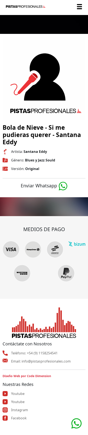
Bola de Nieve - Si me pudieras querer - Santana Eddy (42, 134)
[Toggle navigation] (79, 6)
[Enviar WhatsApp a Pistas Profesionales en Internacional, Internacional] (76, 423)
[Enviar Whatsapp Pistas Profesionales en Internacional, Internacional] (63, 185)
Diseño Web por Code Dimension (27, 376)
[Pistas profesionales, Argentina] (25, 6)
